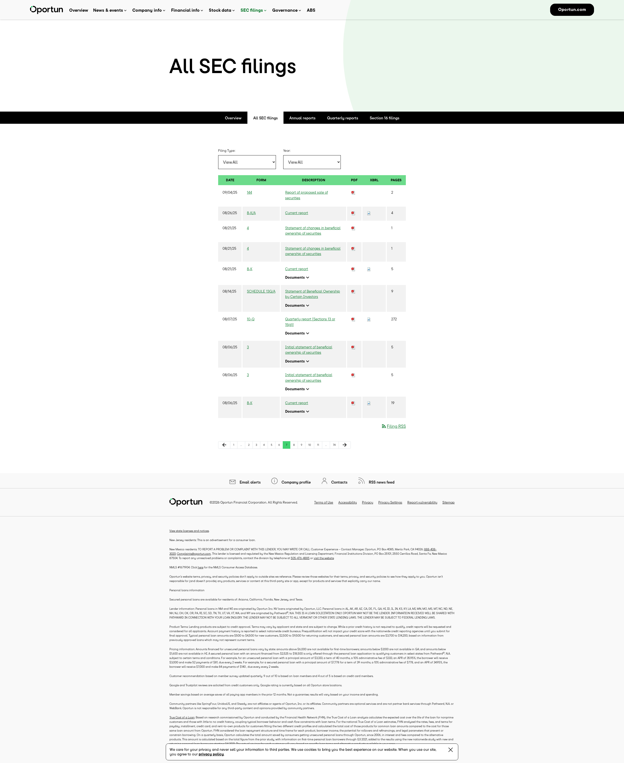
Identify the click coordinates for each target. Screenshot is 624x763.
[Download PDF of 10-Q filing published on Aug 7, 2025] (353, 319)
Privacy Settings (390, 502)
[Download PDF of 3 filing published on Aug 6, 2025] (353, 347)
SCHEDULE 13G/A (261, 291)
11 (319, 445)
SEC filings (252, 10)
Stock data (220, 10)
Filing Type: (226, 150)
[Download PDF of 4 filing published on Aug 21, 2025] (353, 228)
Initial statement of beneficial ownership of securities (308, 350)
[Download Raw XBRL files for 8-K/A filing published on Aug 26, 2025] (369, 212)
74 (336, 445)
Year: (287, 150)
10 (311, 445)
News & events (108, 10)
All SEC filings (265, 117)
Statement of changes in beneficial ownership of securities (313, 231)
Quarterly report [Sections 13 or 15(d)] (310, 322)
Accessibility (347, 502)
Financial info (185, 10)
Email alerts (250, 482)
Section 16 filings (384, 117)
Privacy (367, 502)
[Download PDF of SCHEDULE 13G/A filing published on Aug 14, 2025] (353, 291)
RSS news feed (381, 482)
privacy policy (211, 754)
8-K (249, 269)
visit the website (324, 558)
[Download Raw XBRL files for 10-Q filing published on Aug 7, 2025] (369, 319)
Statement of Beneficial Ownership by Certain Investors (312, 294)
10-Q (250, 319)
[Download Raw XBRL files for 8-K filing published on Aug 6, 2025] (369, 403)
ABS (311, 10)
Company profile (296, 482)
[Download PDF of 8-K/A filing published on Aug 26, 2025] (353, 212)
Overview (78, 10)
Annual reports (302, 117)
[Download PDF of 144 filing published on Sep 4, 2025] (353, 192)
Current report (296, 212)
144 (249, 192)
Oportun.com (572, 9)
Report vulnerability (422, 502)
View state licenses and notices (189, 531)
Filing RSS (393, 426)
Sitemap (448, 502)
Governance (285, 10)
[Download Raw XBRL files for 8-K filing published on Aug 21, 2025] (369, 269)
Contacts (338, 482)
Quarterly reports (342, 117)
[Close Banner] (450, 750)
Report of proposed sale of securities (306, 195)
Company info (147, 10)
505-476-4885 (300, 558)
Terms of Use (323, 502)
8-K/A (251, 212)
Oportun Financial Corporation (243, 502)
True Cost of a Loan (182, 717)
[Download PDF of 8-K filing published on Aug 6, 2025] (353, 403)
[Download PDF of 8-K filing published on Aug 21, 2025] (353, 269)
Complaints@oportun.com (194, 553)
